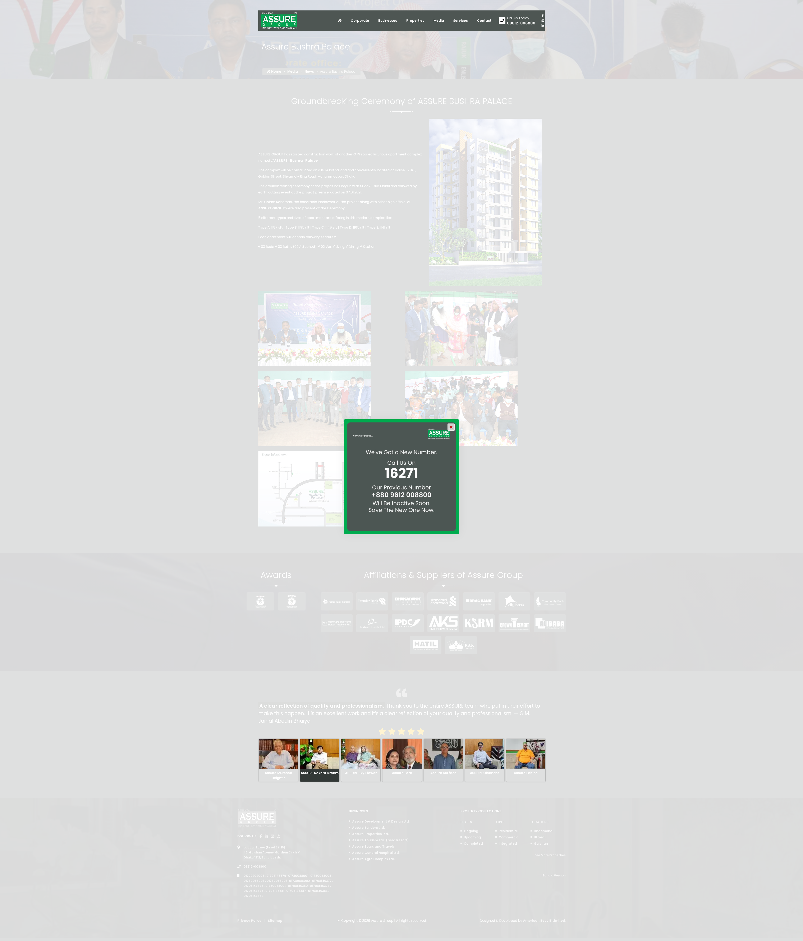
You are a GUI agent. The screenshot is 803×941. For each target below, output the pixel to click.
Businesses (387, 20)
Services (460, 20)
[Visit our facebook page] (543, 16)
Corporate (360, 20)
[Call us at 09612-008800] (517, 20)
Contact (484, 20)
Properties (415, 20)
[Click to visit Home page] (340, 20)
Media (438, 20)
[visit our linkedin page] (543, 26)
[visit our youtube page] (543, 21)
